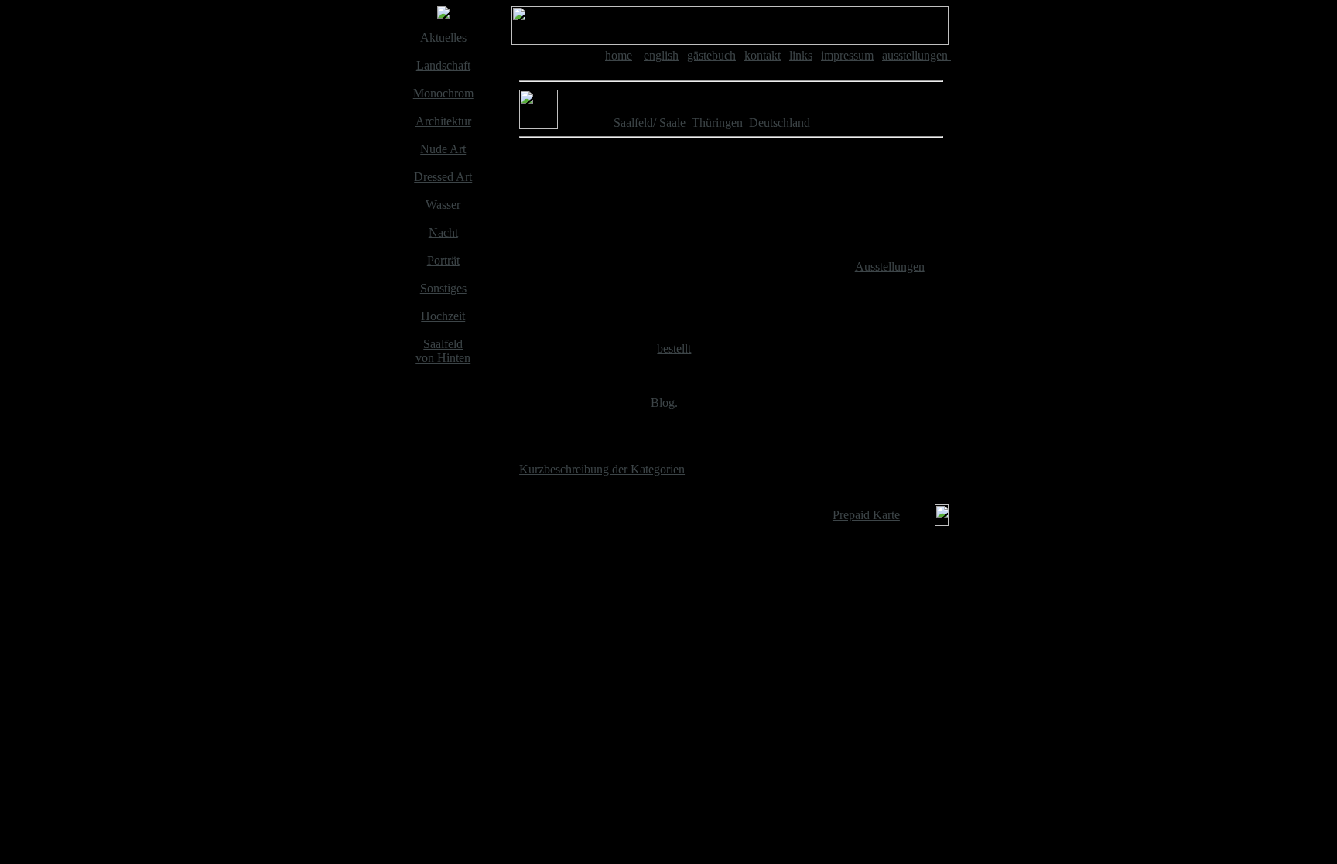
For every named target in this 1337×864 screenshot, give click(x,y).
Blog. (664, 402)
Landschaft (443, 65)
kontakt (762, 55)
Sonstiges (443, 288)
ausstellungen (916, 55)
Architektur (443, 121)
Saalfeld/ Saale (650, 122)
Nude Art (443, 148)
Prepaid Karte (866, 514)
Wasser (443, 204)
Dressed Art (443, 176)
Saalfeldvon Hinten (442, 350)
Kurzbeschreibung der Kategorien (602, 469)
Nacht (443, 232)
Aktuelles (443, 37)
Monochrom (443, 93)
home (618, 55)
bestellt (674, 348)
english (661, 55)
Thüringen (717, 122)
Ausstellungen (890, 266)
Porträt (443, 260)
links (800, 55)
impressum (847, 55)
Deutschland (779, 122)
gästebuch (711, 55)
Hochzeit (443, 316)
